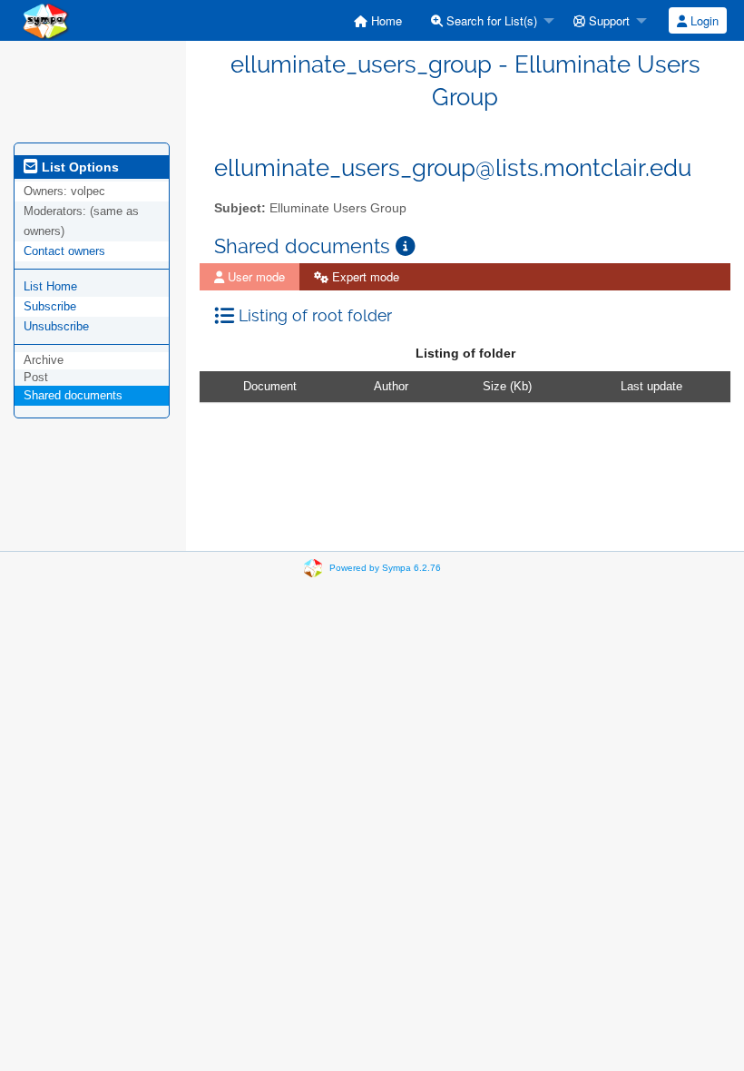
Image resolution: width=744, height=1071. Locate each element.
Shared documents (73, 395)
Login (703, 20)
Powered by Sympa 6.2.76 (385, 568)
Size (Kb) (507, 386)
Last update (651, 386)
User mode (254, 276)
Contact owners (64, 251)
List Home (50, 286)
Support (607, 20)
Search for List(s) (490, 20)
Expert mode (363, 276)
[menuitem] (377, 20)
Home (384, 20)
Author (391, 386)
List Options (78, 167)
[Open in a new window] (406, 246)
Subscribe (50, 306)
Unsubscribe (56, 326)
